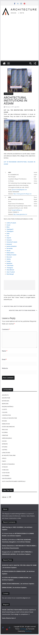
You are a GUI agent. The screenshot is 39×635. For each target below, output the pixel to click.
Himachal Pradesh (12, 242)
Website (5, 368)
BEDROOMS (5, 403)
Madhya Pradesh (11, 255)
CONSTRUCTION (6, 415)
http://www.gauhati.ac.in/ (20, 214)
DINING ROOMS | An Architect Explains (14, 587)
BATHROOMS (5, 401)
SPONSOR (5, 467)
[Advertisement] (19, 36)
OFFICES (4, 458)
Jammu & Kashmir (12, 246)
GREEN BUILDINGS (7, 438)
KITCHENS (4, 447)
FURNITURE (5, 435)
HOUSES (4, 441)
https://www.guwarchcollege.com (22, 194)
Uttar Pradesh (11, 272)
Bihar (8, 227)
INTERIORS (5, 444)
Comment (6, 329)
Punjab (9, 261)
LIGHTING (4, 449)
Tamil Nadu (10, 265)
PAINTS (4, 461)
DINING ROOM (6, 424)
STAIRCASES (5, 470)
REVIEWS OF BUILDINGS (8, 464)
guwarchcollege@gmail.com (19, 189)
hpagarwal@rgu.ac (17, 210)
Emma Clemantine (8, 546)
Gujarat (9, 238)
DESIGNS (4, 421)
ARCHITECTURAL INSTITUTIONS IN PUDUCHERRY (18, 306)
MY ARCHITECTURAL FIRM (8, 455)
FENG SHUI (5, 429)
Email (4, 359)
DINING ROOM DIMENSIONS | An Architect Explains (18, 584)
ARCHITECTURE (6, 398)
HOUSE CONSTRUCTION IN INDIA (12, 610)
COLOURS (4, 412)
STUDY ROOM (5, 472)
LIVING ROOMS (6, 452)
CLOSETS (4, 409)
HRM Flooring (6, 527)
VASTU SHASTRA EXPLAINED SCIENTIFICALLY (13, 481)
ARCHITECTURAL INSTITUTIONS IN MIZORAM (22, 310)
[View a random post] (35, 63)
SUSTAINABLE (5, 475)
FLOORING (5, 432)
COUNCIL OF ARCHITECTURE (9, 418)
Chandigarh (10, 231)
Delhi (8, 233)
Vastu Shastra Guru (8, 618)
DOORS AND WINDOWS (8, 426)
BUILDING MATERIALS (7, 406)
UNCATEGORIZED (9, 93)
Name (4, 351)
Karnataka (10, 248)
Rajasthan (9, 263)
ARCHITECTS (5, 395)
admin (17, 107)
